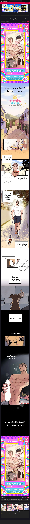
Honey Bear (17, 13)
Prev (25, 21)
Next (27, 21)
